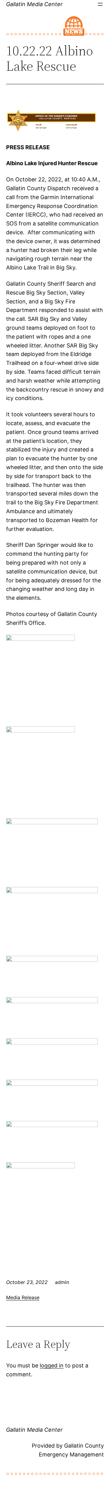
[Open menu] (100, 4)
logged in (52, 1365)
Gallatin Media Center (34, 4)
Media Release (22, 1297)
